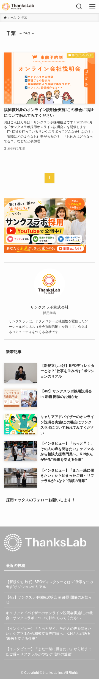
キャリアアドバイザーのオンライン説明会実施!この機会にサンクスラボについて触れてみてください (49, 615)
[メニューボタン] (92, 6)
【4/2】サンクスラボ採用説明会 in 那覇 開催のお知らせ (49, 599)
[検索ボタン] (79, 6)
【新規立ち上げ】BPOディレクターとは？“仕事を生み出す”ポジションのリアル (49, 584)
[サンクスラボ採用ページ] (18, 6)
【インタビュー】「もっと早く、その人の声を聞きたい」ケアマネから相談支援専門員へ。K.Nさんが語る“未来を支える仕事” (49, 634)
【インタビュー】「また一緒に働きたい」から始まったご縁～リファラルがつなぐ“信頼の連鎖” (49, 651)
